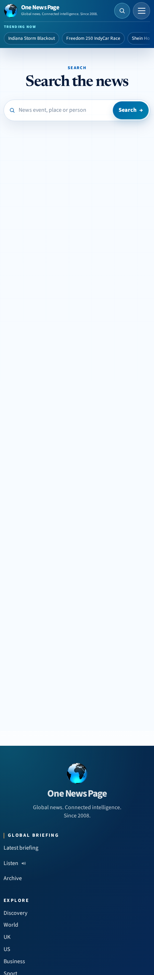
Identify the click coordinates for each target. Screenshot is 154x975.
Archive (13, 878)
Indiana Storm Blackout (31, 38)
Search (131, 110)
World (11, 925)
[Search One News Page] (122, 11)
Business (14, 961)
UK (7, 937)
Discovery (16, 913)
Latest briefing (21, 848)
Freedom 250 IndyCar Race (93, 38)
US (7, 949)
